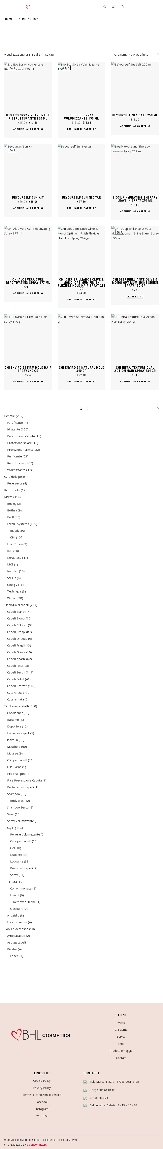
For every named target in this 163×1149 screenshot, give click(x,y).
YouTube (42, 1116)
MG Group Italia (36, 1144)
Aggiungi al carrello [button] (28, 129)
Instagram (42, 1109)
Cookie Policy (41, 1080)
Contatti (121, 1058)
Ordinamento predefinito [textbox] (131, 54)
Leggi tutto (135, 296)
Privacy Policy (42, 1088)
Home (121, 1022)
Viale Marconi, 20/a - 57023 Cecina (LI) (114, 1081)
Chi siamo (121, 1029)
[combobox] (136, 54)
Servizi (121, 1036)
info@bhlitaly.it (98, 1098)
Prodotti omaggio (121, 1051)
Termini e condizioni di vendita (41, 1095)
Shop (121, 1044)
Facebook (42, 1102)
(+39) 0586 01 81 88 (102, 1090)
